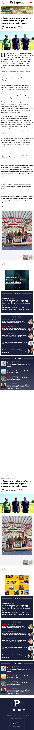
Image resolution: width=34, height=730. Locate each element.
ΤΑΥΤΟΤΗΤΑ (17, 715)
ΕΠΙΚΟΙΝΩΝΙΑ (25, 715)
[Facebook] (10, 710)
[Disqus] (17, 413)
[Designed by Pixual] (17, 724)
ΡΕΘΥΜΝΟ (3, 15)
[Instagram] (14, 710)
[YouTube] (19, 710)
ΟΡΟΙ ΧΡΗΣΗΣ (8, 715)
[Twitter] (24, 710)
